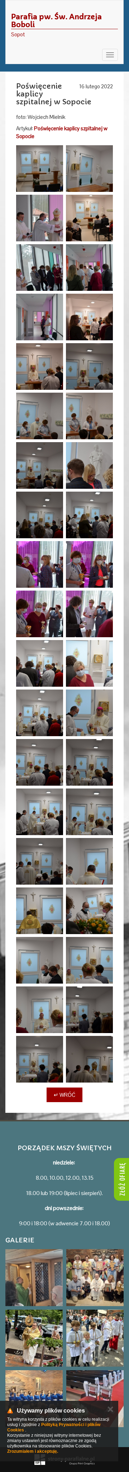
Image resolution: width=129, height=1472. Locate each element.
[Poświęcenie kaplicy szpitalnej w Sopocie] (39, 168)
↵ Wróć (64, 1094)
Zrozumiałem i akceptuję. (32, 1451)
